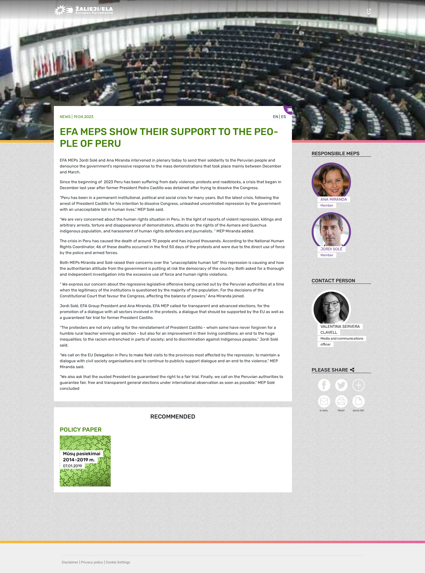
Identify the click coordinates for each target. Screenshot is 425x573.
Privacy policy (92, 562)
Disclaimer (70, 562)
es (283, 116)
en (275, 116)
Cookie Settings (118, 562)
